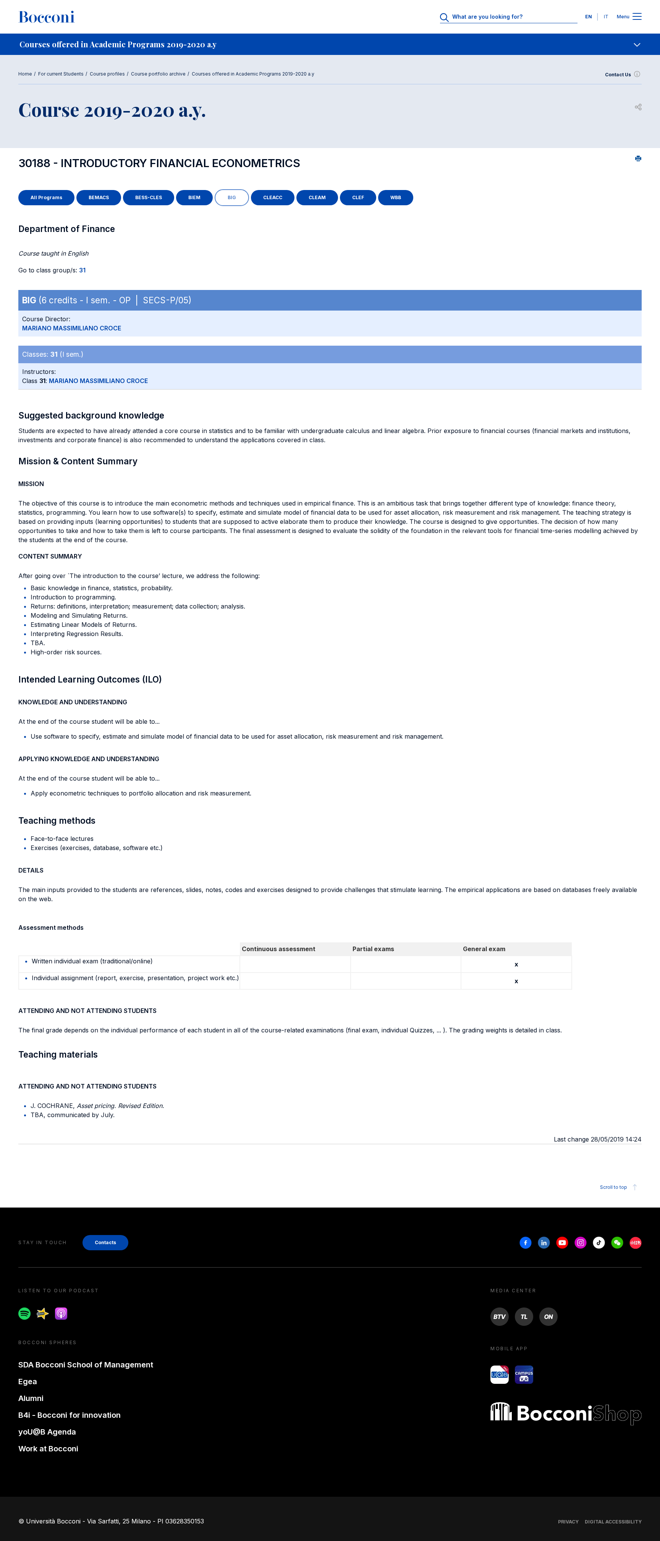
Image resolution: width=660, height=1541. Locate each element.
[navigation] (330, 44)
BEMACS (99, 197)
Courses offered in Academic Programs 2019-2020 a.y (253, 74)
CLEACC (272, 197)
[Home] (46, 16)
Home (25, 74)
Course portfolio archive (158, 74)
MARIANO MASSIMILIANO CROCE (71, 328)
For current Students (61, 74)
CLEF (358, 197)
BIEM (194, 197)
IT (606, 16)
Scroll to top (613, 1187)
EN (588, 16)
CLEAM (317, 197)
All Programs (46, 197)
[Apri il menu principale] (637, 17)
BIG (232, 197)
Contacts (105, 1242)
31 (82, 270)
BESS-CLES (148, 197)
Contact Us (618, 74)
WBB (395, 197)
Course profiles (107, 74)
